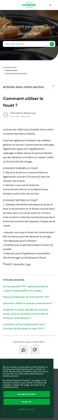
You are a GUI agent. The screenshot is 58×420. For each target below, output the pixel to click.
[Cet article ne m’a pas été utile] (34, 349)
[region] (26, 388)
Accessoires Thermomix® (16, 73)
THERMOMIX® (11, 70)
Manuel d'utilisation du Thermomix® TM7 (26, 296)
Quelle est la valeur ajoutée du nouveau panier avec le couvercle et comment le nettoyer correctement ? (25, 314)
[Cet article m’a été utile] (23, 349)
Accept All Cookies (27, 394)
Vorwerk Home (9, 67)
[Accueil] (29, 5)
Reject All (26, 402)
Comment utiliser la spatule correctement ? (28, 303)
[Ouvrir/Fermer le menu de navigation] (50, 5)
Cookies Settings (26, 409)
